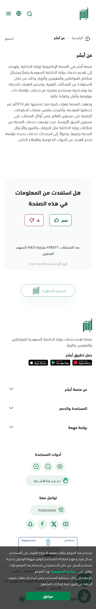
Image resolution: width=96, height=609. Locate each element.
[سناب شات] (30, 524)
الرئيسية (77, 37)
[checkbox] (60, 220)
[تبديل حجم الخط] (48, 466)
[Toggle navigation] (7, 13)
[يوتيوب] (66, 524)
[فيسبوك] (42, 524)
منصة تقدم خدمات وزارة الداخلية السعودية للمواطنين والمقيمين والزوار (52, 342)
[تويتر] (54, 524)
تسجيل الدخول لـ (54, 290)
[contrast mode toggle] (60, 466)
